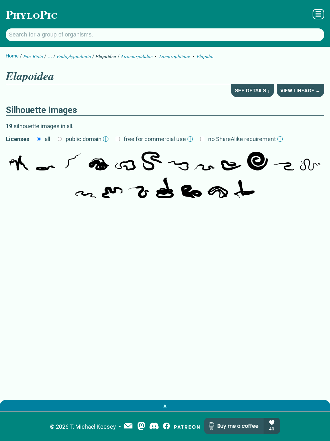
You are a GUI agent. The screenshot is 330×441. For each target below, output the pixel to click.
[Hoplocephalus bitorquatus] (46, 161)
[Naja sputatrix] (244, 189)
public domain (87, 139)
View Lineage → (300, 91)
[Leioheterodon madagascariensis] (125, 161)
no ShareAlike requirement (245, 139)
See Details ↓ (252, 90)
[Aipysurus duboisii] (218, 189)
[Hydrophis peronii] (85, 189)
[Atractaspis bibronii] (151, 161)
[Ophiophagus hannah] (165, 189)
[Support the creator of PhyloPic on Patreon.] (187, 426)
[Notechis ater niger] (72, 161)
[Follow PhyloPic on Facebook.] (166, 427)
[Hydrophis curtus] (204, 161)
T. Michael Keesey (93, 426)
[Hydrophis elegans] (310, 161)
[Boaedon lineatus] (99, 161)
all (47, 139)
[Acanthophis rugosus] (138, 189)
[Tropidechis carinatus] (19, 161)
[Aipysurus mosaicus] (284, 161)
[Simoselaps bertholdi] (191, 189)
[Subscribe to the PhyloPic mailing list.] (128, 426)
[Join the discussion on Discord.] (154, 427)
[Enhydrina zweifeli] (178, 161)
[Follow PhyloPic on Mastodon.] (141, 426)
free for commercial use (158, 139)
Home (12, 56)
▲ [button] (165, 405)
